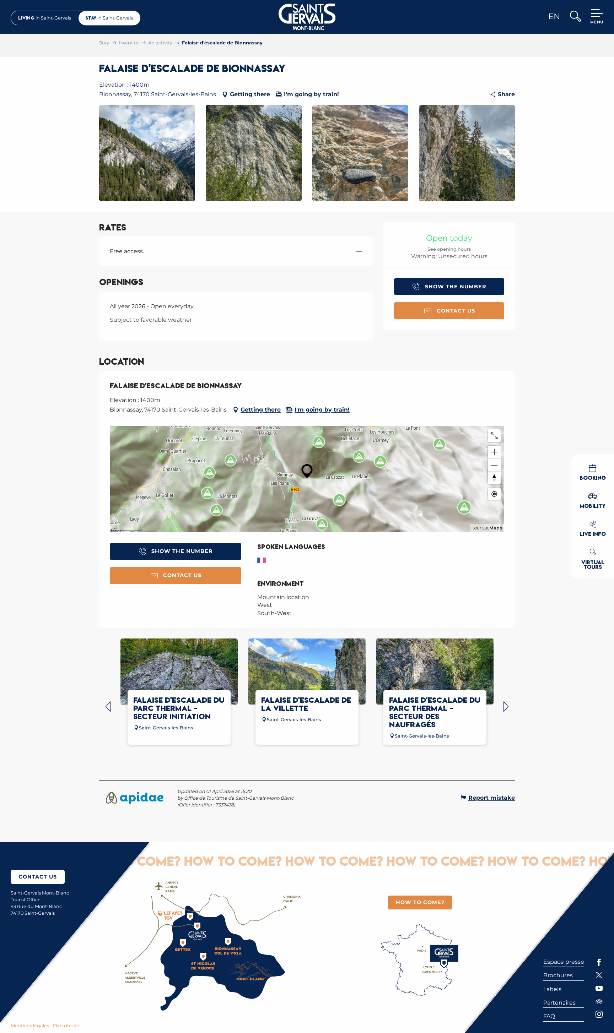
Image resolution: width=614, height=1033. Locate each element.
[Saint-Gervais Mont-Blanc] (307, 17)
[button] (575, 16)
